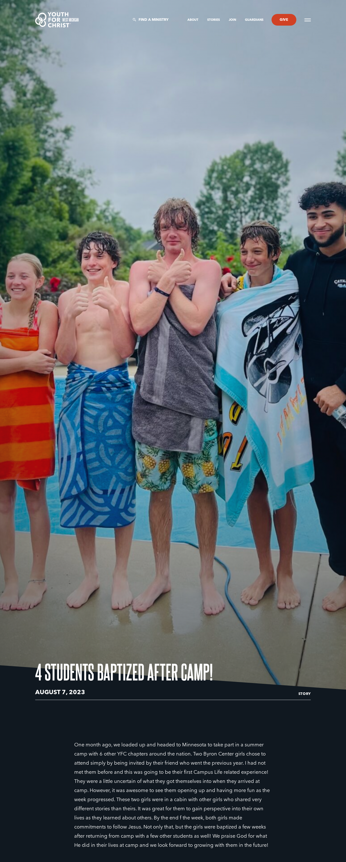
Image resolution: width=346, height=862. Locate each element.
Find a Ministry (153, 20)
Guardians (254, 20)
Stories (214, 20)
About (193, 20)
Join (233, 20)
